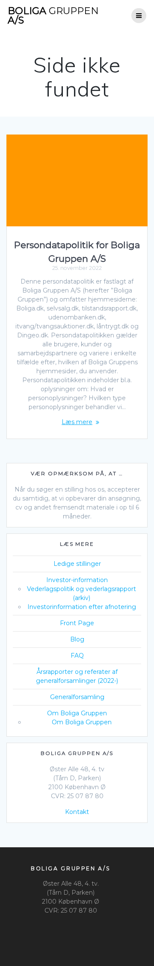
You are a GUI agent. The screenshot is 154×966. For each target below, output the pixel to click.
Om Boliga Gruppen (77, 713)
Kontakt (77, 812)
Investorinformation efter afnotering (81, 607)
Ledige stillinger (77, 564)
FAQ (77, 655)
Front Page (77, 623)
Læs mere (77, 422)
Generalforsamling (77, 697)
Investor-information (77, 580)
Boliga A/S (53, 15)
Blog (77, 639)
